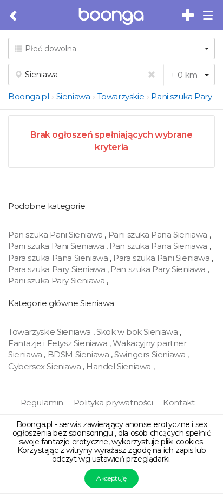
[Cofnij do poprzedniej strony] (13, 16)
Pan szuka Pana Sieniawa (159, 246)
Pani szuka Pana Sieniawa (158, 234)
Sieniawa (73, 96)
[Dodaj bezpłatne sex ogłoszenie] (188, 16)
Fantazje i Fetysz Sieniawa (58, 343)
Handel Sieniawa (119, 366)
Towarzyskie (121, 96)
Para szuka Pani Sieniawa (162, 258)
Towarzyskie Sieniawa (50, 332)
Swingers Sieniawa (150, 354)
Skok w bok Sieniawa (138, 332)
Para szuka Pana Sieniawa (59, 258)
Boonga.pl (28, 96)
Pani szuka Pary (181, 96)
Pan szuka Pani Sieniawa (56, 234)
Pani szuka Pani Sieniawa (57, 246)
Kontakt (178, 402)
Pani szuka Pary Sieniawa (57, 280)
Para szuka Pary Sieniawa (57, 269)
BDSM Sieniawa (79, 354)
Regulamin (42, 402)
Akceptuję (111, 478)
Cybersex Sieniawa (45, 366)
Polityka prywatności (113, 402)
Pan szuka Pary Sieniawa (158, 269)
